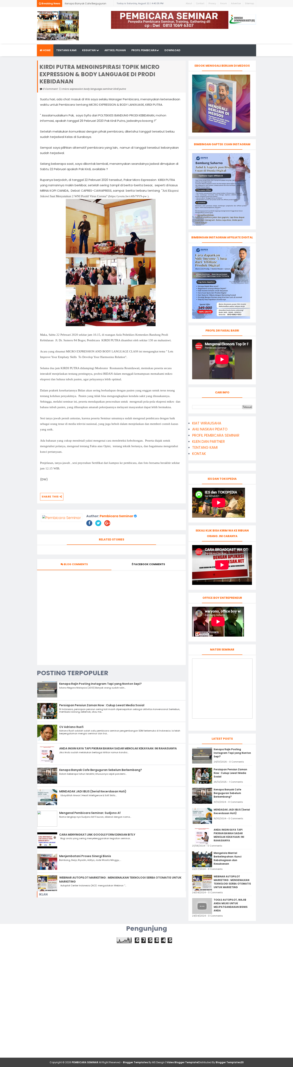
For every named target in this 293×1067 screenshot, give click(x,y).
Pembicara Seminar (116, 516)
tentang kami (66, 50)
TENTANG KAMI (205, 447)
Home (46, 50)
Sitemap (249, 3)
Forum (223, 3)
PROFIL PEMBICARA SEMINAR (215, 435)
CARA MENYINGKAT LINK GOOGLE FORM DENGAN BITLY (97, 835)
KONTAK (199, 453)
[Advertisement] (146, 971)
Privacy (212, 3)
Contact (200, 3)
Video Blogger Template (182, 1062)
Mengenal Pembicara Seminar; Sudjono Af (90, 813)
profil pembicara (143, 50)
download (172, 50)
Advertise (236, 3)
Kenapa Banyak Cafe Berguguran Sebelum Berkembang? (85, 4)
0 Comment (50, 89)
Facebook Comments (149, 564)
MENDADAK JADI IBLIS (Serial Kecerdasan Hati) (92, 791)
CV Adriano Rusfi (71, 727)
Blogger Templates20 (230, 1062)
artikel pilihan (115, 50)
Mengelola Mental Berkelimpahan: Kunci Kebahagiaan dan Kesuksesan (227, 858)
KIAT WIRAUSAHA (206, 423)
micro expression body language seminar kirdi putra (94, 89)
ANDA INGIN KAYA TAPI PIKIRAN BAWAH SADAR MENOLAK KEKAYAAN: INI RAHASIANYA (118, 748)
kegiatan (89, 50)
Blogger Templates (135, 1062)
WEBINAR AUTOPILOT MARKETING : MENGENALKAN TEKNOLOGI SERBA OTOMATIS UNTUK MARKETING (120, 880)
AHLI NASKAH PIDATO (209, 429)
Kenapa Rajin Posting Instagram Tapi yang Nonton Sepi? (100, 684)
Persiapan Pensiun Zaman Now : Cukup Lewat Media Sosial (101, 705)
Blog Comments (75, 564)
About (189, 3)
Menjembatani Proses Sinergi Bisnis (85, 856)
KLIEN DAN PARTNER (208, 441)
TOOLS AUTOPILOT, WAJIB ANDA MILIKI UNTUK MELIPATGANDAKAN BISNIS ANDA (231, 905)
